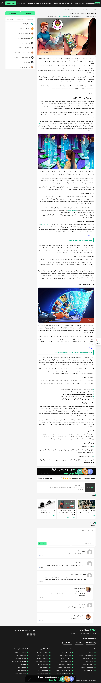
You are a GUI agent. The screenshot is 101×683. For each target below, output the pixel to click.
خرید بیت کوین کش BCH (42, 655)
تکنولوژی (37, 3)
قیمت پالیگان (23, 664)
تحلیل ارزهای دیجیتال (46, 3)
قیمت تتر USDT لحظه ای (20, 652)
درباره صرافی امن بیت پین (87, 664)
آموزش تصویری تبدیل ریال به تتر (64, 673)
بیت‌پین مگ (30, 3)
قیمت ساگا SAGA (22, 670)
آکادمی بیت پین (92, 10)
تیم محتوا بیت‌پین (50, 16)
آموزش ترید (84, 10)
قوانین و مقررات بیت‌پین (88, 670)
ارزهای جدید (10, 19)
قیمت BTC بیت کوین (21, 655)
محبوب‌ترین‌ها (29, 19)
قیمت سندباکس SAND (21, 658)
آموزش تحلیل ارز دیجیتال (58, 3)
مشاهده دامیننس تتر (66, 652)
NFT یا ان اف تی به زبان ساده (64, 667)
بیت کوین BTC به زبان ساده (65, 664)
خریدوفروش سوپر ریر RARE (42, 673)
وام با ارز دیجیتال (89, 661)
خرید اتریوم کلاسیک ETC (42, 652)
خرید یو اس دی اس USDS (42, 658)
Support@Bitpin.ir (85, 633)
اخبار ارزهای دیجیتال (79, 3)
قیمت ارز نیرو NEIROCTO (20, 673)
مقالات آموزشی (69, 3)
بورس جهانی (20, 19)
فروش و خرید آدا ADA (43, 667)
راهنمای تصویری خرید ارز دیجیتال (63, 670)
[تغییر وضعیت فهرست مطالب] (66, 93)
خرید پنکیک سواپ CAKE (43, 670)
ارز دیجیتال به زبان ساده (65, 655)
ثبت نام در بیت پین (89, 652)
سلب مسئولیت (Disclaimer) (87, 667)
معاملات (41, 124)
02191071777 (74, 633)
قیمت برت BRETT (22, 667)
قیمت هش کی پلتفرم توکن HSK (19, 661)
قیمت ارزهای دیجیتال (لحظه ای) (86, 655)
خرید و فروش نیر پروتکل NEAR (41, 661)
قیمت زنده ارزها (22, 3)
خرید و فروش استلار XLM (43, 664)
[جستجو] (2, 3)
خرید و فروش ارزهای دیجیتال (87, 658)
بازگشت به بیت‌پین (10, 3)
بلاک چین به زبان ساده (66, 658)
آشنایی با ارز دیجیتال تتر (65, 661)
